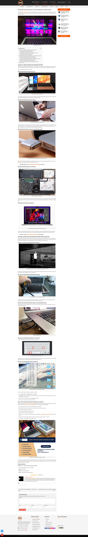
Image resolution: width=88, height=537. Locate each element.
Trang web (45, 505)
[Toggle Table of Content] (40, 48)
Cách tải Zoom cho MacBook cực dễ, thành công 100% (64, 20)
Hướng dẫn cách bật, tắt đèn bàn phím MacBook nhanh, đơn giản (64, 28)
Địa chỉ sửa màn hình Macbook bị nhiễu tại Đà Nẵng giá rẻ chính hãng (29, 61)
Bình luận (20, 497)
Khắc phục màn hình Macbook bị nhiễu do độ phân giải (27, 60)
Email (33, 505)
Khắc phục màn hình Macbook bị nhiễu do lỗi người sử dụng (28, 57)
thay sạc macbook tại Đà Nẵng (32, 234)
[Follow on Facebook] (45, 528)
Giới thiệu (61, 6)
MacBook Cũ (37, 6)
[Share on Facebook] (18, 485)
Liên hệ (66, 6)
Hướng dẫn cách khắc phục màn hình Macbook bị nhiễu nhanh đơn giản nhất (30, 55)
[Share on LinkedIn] (25, 485)
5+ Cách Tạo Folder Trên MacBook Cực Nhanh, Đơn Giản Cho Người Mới (65, 24)
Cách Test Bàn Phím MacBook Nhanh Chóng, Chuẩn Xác (64, 32)
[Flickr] (53, 528)
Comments (62, 21)
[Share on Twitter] (20, 485)
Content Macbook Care (32, 478)
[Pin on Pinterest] (23, 485)
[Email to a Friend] (22, 485)
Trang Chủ (22, 6)
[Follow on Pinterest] (50, 528)
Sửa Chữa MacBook (29, 6)
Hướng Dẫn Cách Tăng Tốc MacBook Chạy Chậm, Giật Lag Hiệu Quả (65, 12)
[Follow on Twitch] (54, 528)
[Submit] (69, 2)
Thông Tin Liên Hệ (21, 62)
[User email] (18, 483)
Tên (20, 505)
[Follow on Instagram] (47, 528)
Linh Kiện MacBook (44, 6)
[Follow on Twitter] (48, 528)
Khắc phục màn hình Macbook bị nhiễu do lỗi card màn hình (28, 59)
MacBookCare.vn (25, 535)
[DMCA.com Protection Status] (60, 527)
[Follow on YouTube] (51, 528)
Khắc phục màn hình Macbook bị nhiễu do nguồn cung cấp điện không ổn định (30, 58)
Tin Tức (56, 6)
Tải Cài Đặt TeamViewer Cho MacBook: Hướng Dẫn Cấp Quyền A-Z (65, 16)
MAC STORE (51, 6)
